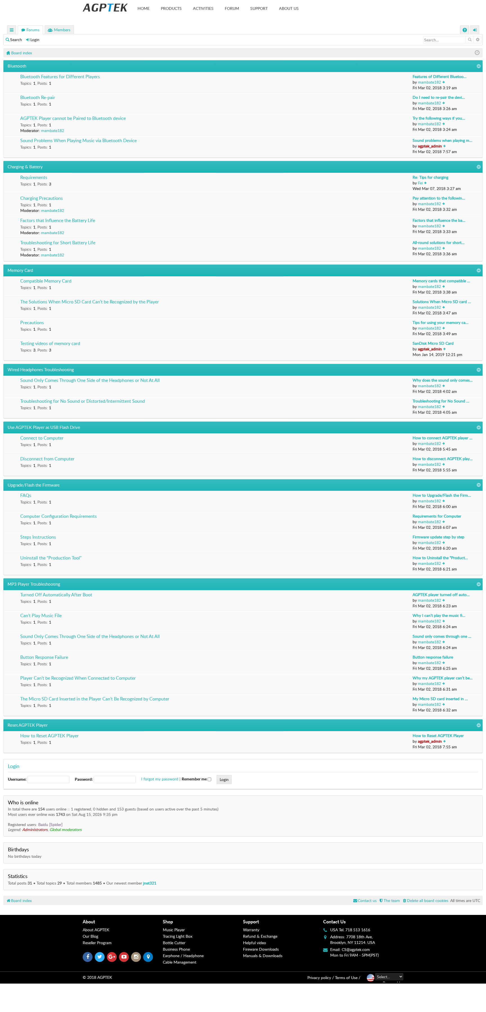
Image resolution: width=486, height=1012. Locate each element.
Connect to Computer (42, 438)
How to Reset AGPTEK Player (49, 736)
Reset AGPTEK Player (28, 725)
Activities (203, 8)
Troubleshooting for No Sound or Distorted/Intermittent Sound (82, 401)
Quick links (12, 30)
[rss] (148, 957)
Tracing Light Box (177, 936)
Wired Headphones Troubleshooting (41, 369)
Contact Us (334, 921)
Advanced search (477, 39)
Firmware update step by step (438, 536)
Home (144, 8)
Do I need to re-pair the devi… (439, 97)
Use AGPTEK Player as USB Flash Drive (44, 427)
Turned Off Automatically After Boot (56, 595)
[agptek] (105, 7)
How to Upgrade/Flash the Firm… (442, 495)
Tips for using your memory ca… (441, 322)
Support (259, 8)
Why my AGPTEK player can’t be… (443, 677)
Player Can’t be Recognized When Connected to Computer (78, 678)
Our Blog (90, 936)
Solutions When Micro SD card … (442, 301)
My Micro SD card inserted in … (440, 698)
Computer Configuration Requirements (58, 516)
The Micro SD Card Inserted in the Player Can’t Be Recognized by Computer (94, 699)
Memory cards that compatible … (441, 280)
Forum (232, 8)
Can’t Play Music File (41, 616)
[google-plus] (112, 957)
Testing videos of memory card (50, 343)
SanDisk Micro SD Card (433, 343)
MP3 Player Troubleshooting (34, 584)
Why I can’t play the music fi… (439, 615)
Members (62, 29)
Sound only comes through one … (442, 636)
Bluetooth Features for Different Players (60, 77)
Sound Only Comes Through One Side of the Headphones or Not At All (90, 380)
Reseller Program (97, 942)
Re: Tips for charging (430, 177)
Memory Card (20, 270)
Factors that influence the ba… (439, 220)
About (89, 921)
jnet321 (149, 883)
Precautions (32, 323)
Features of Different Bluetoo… (440, 76)
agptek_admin (430, 146)
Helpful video (254, 942)
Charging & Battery (25, 166)
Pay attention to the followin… (439, 198)
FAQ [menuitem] (465, 30)
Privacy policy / (320, 977)
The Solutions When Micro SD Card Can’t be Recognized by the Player (89, 302)
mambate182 (429, 82)
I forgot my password (159, 779)
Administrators (35, 829)
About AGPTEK (96, 929)
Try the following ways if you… (439, 118)
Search (16, 39)
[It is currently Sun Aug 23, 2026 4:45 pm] (477, 52)
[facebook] (88, 957)
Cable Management (179, 962)
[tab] (123, 921)
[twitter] (100, 957)
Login (34, 39)
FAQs (25, 495)
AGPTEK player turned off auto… (441, 594)
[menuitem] (425, 900)
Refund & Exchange (260, 936)
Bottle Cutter (174, 942)
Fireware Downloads (261, 949)
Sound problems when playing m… (442, 140)
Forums (32, 29)
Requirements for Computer (437, 516)
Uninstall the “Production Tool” (51, 558)
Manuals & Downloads (262, 955)
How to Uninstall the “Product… (440, 557)
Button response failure (433, 657)
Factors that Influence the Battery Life (57, 220)
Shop (168, 921)
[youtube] (124, 957)
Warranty (251, 929)
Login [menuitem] (475, 30)
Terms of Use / (347, 977)
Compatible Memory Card (45, 281)
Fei (420, 182)
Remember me (195, 779)
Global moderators (66, 829)
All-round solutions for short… (439, 242)
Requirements (33, 177)
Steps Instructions (38, 537)
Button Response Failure (44, 657)
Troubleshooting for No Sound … (441, 401)
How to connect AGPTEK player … (442, 437)
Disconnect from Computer (47, 459)
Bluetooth (17, 66)
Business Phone (176, 949)
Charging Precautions (41, 198)
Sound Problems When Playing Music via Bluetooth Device (78, 141)
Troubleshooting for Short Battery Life (57, 243)
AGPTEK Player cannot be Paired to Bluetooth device (73, 118)
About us (289, 8)
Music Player (174, 929)
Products (171, 8)
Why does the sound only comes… (443, 380)
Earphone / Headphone (183, 955)
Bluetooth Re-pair (37, 97)
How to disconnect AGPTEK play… (443, 458)
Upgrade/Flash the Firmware (34, 485)
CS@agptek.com (356, 949)
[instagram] (136, 957)
